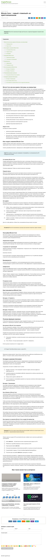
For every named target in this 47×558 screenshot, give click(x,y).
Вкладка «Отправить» (10, 69)
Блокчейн (6, 17)
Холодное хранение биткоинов (10, 76)
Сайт (29, 528)
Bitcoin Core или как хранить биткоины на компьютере (15, 42)
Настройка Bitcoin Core (9, 55)
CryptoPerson (6, 2)
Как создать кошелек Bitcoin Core (11, 47)
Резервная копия (9, 65)
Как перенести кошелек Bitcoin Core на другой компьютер (17, 82)
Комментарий (4, 532)
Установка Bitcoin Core (10, 49)
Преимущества (9, 44)
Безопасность (7, 61)
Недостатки (8, 45)
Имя (2, 528)
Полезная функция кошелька (10, 72)
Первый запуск (9, 51)
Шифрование (9, 63)
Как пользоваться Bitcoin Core (10, 67)
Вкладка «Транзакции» (10, 78)
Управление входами (10, 57)
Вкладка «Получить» (10, 70)
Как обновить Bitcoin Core (11, 80)
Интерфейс (8, 53)
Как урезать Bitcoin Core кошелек (13, 74)
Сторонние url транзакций (11, 59)
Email (16, 528)
